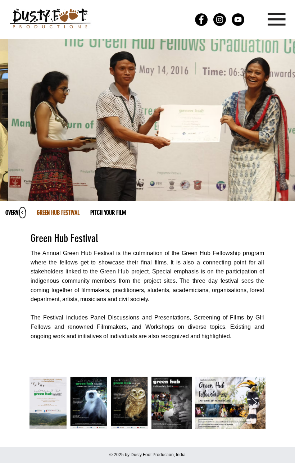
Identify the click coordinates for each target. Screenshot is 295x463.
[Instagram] (219, 19)
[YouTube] (238, 19)
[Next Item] (254, 403)
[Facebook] (201, 19)
